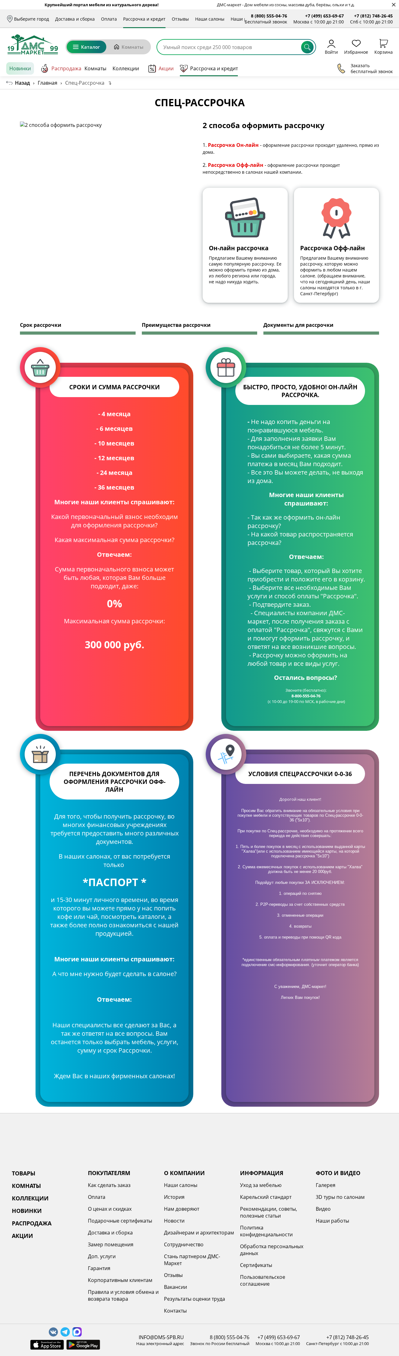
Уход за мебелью (260, 1185)
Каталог (90, 47)
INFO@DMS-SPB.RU (161, 1337)
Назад (22, 82)
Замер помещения (110, 1244)
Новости (174, 1220)
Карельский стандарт (265, 1197)
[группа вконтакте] (53, 1332)
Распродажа (66, 68)
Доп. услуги (102, 1256)
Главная (47, 82)
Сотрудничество (184, 1244)
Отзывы (180, 19)
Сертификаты (256, 1265)
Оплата (109, 19)
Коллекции (126, 68)
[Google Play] (83, 1345)
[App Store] (47, 1345)
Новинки (20, 68)
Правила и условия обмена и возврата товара (123, 1295)
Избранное (356, 51)
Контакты (175, 1310)
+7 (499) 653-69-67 (324, 16)
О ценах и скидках (110, 1208)
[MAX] (77, 1332)
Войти (331, 51)
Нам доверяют (181, 1208)
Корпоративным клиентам (120, 1280)
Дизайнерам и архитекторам (199, 1232)
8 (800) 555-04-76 (269, 16)
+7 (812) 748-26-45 (373, 16)
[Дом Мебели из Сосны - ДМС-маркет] (32, 44)
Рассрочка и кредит (144, 19)
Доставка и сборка (75, 19)
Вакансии (175, 1287)
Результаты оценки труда (194, 1298)
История (174, 1197)
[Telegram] (65, 1332)
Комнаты (132, 47)
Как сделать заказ (109, 1185)
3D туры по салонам (340, 1197)
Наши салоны (209, 19)
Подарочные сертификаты (120, 1220)
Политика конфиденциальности (266, 1231)
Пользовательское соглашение (262, 1280)
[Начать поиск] (307, 47)
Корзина (383, 51)
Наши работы (332, 1220)
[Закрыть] (393, 4)
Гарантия (99, 1268)
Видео (323, 1208)
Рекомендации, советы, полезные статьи (268, 1212)
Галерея (325, 1185)
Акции (166, 68)
